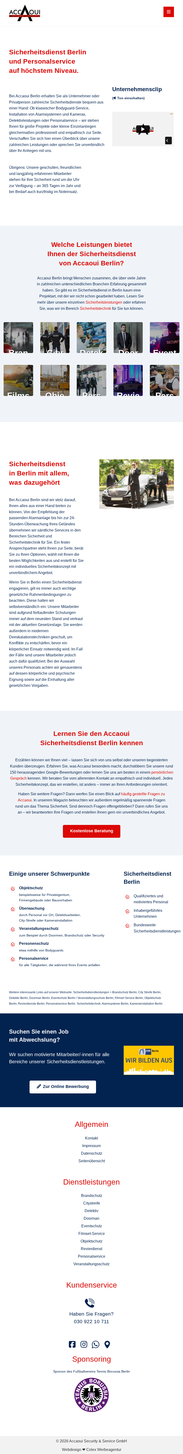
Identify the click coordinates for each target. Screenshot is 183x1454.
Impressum (91, 1146)
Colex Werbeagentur (103, 1450)
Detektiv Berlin (18, 998)
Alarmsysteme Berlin (115, 1003)
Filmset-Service (91, 1234)
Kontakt (91, 1138)
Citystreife (91, 1203)
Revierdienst (91, 1249)
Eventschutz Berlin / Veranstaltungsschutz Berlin (82, 998)
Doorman (91, 1218)
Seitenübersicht (91, 1161)
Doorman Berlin (39, 998)
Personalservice (91, 1256)
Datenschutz (91, 1153)
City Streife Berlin (149, 992)
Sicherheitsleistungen (104, 302)
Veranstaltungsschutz (91, 1264)
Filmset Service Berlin (129, 998)
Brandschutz (91, 1196)
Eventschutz (91, 1226)
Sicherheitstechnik (95, 308)
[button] (168, 12)
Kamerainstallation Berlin (146, 1003)
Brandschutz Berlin (124, 992)
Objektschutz (91, 1241)
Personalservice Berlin (60, 1003)
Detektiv (91, 1211)
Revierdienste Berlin (31, 1003)
